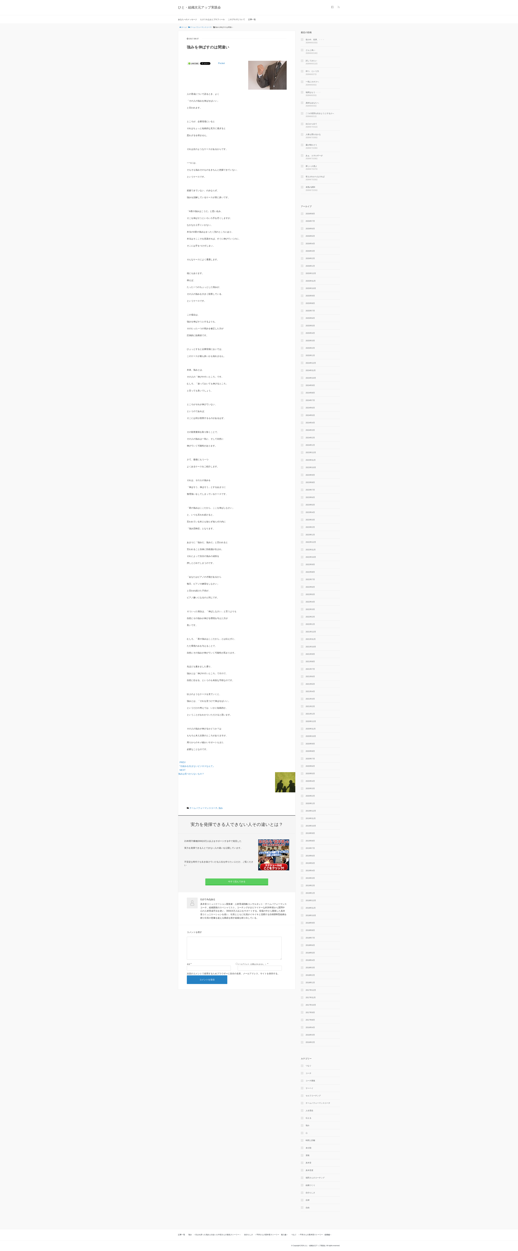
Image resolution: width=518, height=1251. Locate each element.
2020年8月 (310, 751)
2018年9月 (310, 923)
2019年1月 (310, 893)
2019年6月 (310, 856)
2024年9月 (310, 385)
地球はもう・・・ (313, 92)
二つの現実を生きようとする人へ (320, 113)
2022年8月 (310, 572)
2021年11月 (311, 639)
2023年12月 (311, 452)
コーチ (308, 1073)
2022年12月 (311, 542)
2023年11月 (311, 460)
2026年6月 (310, 229)
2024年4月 (310, 423)
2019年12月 (311, 811)
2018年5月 (310, 953)
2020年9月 (310, 744)
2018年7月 (310, 938)
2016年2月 (310, 1042)
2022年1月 (310, 624)
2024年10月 (311, 378)
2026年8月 (310, 214)
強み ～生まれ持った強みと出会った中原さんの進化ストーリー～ (214, 1235)
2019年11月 (311, 818)
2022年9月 (310, 564)
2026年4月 (310, 243)
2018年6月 (310, 945)
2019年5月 (310, 863)
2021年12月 (311, 632)
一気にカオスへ (312, 82)
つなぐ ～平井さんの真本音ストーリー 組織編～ (311, 1235)
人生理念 (309, 1110)
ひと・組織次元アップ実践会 (199, 7)
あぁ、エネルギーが (314, 155)
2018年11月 (311, 908)
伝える (308, 1118)
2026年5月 (310, 236)
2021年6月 (310, 676)
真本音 (308, 1163)
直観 (307, 1155)
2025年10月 (311, 288)
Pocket (221, 63)
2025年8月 (310, 303)
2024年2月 (310, 438)
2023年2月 (310, 527)
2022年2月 (310, 617)
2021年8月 (310, 661)
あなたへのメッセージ (187, 19)
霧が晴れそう (311, 145)
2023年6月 (310, 497)
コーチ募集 (310, 1081)
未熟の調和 (310, 187)
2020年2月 (310, 796)
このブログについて (236, 19)
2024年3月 (310, 430)
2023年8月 (310, 482)
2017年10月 (311, 1005)
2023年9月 (310, 475)
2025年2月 (310, 348)
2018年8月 (310, 930)
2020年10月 (311, 736)
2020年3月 (310, 788)
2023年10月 (311, 467)
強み (221, 808)
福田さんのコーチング (315, 1178)
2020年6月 (310, 766)
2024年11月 (311, 370)
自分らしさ (310, 1193)
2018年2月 (310, 975)
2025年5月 (310, 326)
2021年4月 (310, 691)
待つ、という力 (312, 71)
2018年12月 (311, 900)
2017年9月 (310, 1012)
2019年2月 (310, 885)
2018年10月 (311, 915)
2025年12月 (311, 273)
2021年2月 (310, 706)
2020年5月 (310, 773)
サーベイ (309, 1088)
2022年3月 (310, 609)
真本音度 (309, 1170)
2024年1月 (310, 445)
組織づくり (310, 1185)
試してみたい (311, 61)
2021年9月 (310, 654)
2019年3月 (310, 878)
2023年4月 (310, 512)
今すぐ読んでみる (236, 881)
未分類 (308, 1148)
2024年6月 (310, 408)
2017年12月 (311, 990)
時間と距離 (310, 1140)
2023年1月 (310, 535)
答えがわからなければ (315, 176)
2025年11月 (311, 281)
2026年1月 (310, 266)
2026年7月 (310, 221)
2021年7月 (310, 669)
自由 (307, 1208)
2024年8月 (310, 393)
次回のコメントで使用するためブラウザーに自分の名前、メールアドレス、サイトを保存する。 (233, 973)
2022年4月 (310, 602)
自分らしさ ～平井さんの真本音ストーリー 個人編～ (266, 1235)
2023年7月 (310, 490)
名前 (188, 964)
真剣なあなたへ (312, 103)
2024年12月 (311, 363)
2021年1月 (310, 714)
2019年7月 (310, 848)
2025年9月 (310, 296)
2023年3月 (310, 520)
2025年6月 (310, 318)
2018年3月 (310, 967)
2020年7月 (310, 759)
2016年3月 (310, 1035)
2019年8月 (310, 841)
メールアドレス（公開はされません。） (252, 964)
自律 (307, 1200)
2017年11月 (311, 997)
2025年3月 (310, 341)
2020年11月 (311, 729)
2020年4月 (310, 781)
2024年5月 (310, 415)
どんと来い (310, 50)
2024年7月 (310, 400)
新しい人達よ (311, 166)
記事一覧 (252, 19)
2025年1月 (310, 355)
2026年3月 (310, 251)
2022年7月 (310, 579)
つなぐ (308, 1066)
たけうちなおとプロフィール (212, 19)
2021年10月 (311, 647)
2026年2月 (310, 258)
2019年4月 (310, 870)
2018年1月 (310, 982)
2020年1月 (310, 803)
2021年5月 (310, 684)
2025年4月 (310, 333)
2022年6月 (310, 587)
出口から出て (311, 124)
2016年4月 (310, 1027)
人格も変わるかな (313, 134)
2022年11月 (311, 550)
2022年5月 (310, 594)
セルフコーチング (313, 1096)
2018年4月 (310, 960)
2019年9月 (310, 833)
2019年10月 (311, 826)
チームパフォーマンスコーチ (203, 808)
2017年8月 (310, 1020)
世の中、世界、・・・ (315, 40)
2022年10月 (311, 557)
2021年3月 (310, 699)
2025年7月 (310, 311)
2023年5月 (310, 505)
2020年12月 (311, 721)
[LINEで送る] (193, 63)
